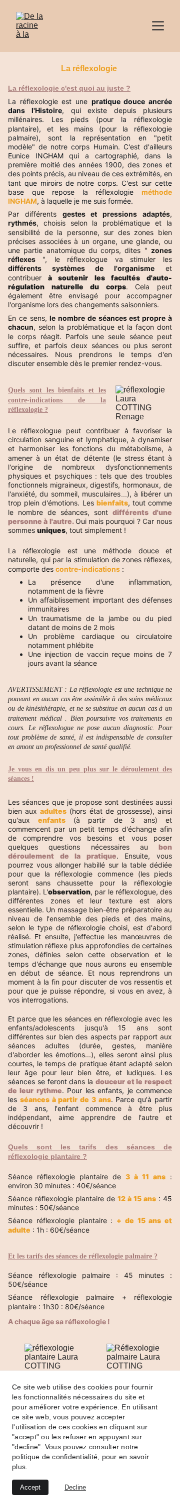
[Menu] (158, 25)
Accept (30, 1487)
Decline (75, 1487)
